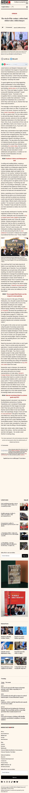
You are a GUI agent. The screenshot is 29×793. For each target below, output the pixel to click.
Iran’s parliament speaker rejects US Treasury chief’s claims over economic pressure (9, 505)
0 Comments (9, 27)
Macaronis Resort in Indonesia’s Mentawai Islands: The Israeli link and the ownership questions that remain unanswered (13, 710)
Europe (2, 737)
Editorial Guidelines (5, 755)
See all (26, 500)
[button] (14, 247)
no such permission (6, 413)
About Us (3, 757)
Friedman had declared (17, 285)
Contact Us (3, 760)
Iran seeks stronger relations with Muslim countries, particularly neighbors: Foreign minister (13, 718)
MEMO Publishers (5, 764)
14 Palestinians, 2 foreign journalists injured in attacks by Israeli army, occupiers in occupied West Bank (9, 544)
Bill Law (7, 59)
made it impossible (9, 112)
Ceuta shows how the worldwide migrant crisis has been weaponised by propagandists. (20, 667)
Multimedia (3, 748)
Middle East (4, 735)
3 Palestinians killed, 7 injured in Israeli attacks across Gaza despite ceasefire (9, 534)
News (2, 686)
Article (3, 700)
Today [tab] (2, 682)
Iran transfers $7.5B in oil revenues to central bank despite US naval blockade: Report (14, 696)
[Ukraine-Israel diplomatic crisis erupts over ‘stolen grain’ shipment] (7, 646)
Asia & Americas (5, 733)
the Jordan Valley (13, 146)
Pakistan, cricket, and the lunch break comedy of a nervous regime (14, 702)
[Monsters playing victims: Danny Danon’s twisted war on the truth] (7, 631)
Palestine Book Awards (6, 758)
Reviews (3, 746)
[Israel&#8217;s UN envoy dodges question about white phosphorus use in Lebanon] (21, 631)
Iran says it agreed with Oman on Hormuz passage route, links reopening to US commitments (13, 689)
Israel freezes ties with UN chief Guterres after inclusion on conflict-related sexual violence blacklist (20, 652)
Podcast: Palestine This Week (8, 752)
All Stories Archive (5, 766)
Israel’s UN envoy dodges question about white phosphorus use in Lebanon (20, 637)
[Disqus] (14, 478)
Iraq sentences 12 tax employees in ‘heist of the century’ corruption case (7, 667)
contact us (22, 454)
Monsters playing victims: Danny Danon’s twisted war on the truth (6, 637)
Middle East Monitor (16, 450)
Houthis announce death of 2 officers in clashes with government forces (8, 515)
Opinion (14, 13)
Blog (2, 742)
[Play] (3, 64)
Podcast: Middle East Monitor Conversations (11, 750)
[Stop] (5, 64)
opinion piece (12, 88)
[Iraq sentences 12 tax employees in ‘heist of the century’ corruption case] (7, 661)
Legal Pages (4, 788)
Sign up (25, 556)
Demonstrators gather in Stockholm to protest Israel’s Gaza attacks (9, 524)
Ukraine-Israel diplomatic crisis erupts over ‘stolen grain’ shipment (6, 652)
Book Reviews (4, 739)
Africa (2, 731)
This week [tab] (8, 682)
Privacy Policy (4, 762)
